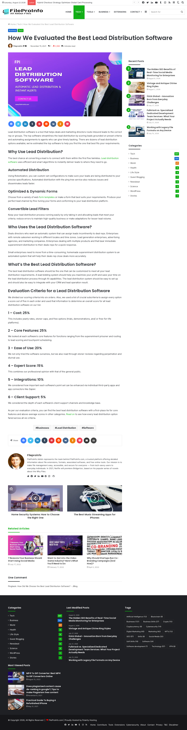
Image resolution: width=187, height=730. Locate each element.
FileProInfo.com (56, 720)
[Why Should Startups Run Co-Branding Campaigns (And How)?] (104, 545)
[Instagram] (50, 476)
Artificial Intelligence (137, 617)
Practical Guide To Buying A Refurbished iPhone (41, 702)
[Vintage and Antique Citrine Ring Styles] (137, 87)
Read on (70, 414)
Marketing (154, 631)
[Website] (29, 476)
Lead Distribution (66, 427)
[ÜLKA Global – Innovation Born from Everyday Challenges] (137, 100)
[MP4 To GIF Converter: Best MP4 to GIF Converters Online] (16, 677)
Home (68, 12)
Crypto (167, 621)
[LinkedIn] (39, 476)
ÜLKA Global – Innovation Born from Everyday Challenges (160, 99)
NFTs (169, 631)
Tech (78, 12)
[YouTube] (43, 476)
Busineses (43, 427)
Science (134, 186)
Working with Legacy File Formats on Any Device (160, 129)
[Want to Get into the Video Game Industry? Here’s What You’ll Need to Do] (65, 545)
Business (103, 12)
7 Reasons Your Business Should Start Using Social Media (25, 559)
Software (88, 427)
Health (133, 168)
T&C (166, 725)
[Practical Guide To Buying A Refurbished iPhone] (16, 704)
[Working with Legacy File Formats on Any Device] (137, 131)
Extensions (120, 12)
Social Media (156, 636)
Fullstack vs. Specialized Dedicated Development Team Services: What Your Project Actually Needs (161, 115)
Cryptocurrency (134, 626)
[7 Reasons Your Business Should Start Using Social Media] (25, 545)
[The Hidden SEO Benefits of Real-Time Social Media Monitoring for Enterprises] (137, 73)
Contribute (102, 725)
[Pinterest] (46, 476)
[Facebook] (32, 476)
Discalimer (173, 725)
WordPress (135, 191)
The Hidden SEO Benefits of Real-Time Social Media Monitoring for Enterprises (161, 72)
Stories (133, 196)
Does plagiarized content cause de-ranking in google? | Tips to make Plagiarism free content (43, 689)
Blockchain (157, 617)
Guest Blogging (137, 177)
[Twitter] (36, 476)
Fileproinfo (17, 46)
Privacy (159, 725)
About (143, 725)
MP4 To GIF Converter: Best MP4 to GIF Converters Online (43, 675)
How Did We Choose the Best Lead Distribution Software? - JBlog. (47, 586)
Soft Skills (132, 641)
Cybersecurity (153, 626)
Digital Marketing (135, 631)
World (133, 163)
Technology (158, 646)
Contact (135, 12)
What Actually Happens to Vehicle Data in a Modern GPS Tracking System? (68, 2)
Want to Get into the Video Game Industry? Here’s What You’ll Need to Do (62, 561)
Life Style (134, 172)
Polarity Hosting (89, 720)
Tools (90, 12)
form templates (47, 197)
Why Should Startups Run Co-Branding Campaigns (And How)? (102, 561)
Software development (137, 646)
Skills (141, 636)
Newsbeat (135, 182)
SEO (130, 636)
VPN (172, 646)
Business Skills (151, 621)
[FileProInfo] (24, 11)
